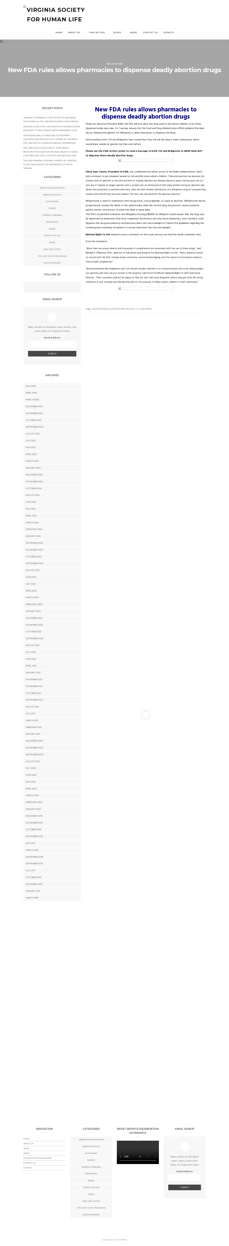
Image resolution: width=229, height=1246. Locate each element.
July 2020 (31, 768)
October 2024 (34, 488)
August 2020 (33, 761)
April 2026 (31, 392)
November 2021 (34, 686)
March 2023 (32, 597)
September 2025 (34, 427)
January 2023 (33, 611)
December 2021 (34, 679)
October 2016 (33, 877)
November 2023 (34, 549)
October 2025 (33, 420)
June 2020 (31, 775)
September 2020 (35, 754)
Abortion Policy (52, 195)
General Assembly (52, 215)
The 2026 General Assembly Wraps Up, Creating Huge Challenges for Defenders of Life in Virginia (50, 164)
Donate (169, 32)
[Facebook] (46, 287)
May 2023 (31, 584)
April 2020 (31, 788)
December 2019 (34, 816)
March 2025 (32, 461)
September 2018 (34, 857)
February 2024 (34, 529)
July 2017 (30, 870)
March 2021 (32, 720)
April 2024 (31, 515)
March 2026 (32, 399)
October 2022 (33, 631)
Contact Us (150, 32)
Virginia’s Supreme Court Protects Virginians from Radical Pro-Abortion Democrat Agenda (50, 119)
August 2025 (32, 433)
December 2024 (34, 474)
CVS (137, 309)
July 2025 (31, 440)
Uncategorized (52, 263)
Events (52, 208)
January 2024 (33, 536)
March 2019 (32, 850)
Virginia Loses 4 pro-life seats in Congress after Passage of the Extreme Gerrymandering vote (51, 128)
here (198, 235)
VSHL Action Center (114, 151)
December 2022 (34, 618)
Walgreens (146, 309)
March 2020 (32, 795)
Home (58, 32)
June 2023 (31, 577)
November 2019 (34, 822)
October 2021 (33, 693)
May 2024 (31, 508)
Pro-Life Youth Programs (52, 256)
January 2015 (33, 891)
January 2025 (33, 467)
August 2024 (33, 495)
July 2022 (31, 652)
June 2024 (31, 502)
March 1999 (32, 897)
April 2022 (31, 665)
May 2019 (30, 843)
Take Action (97, 32)
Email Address (52, 338)
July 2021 (30, 713)
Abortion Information (52, 188)
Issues (117, 32)
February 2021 (34, 727)
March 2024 (32, 522)
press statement (131, 235)
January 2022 (33, 672)
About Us (74, 32)
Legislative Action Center (37, 1158)
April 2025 (31, 454)
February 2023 (34, 604)
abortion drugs (101, 309)
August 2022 (32, 645)
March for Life (52, 235)
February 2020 (34, 802)
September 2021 (34, 699)
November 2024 (34, 481)
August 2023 (33, 570)
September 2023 (34, 563)
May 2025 (30, 447)
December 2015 (34, 884)
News (133, 32)
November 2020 (34, 747)
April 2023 (31, 590)
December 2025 (34, 406)
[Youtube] (58, 287)
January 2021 (33, 734)
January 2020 (33, 809)
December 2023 (34, 543)
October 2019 (33, 829)
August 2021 (32, 706)
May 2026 (31, 386)
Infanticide (52, 222)
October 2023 (34, 556)
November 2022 (34, 625)
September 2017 (34, 863)
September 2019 (34, 836)
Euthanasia (52, 201)
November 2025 (34, 413)
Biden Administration (122, 309)
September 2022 (34, 638)
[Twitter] (52, 287)
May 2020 (31, 781)
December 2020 (34, 740)
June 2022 (31, 659)
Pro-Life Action (114, 64)
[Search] (204, 10)
